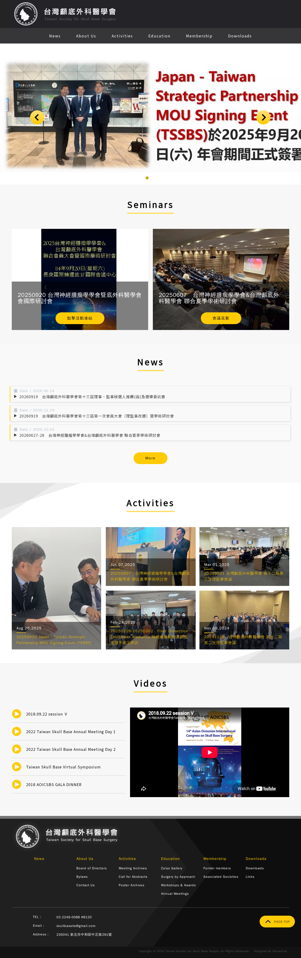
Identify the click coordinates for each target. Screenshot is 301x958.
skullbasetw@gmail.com (75, 926)
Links (250, 877)
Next (263, 117)
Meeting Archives (133, 868)
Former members (217, 868)
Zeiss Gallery (171, 868)
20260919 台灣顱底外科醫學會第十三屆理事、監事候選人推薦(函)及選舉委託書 (92, 396)
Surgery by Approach (178, 877)
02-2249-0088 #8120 (74, 917)
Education (159, 36)
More (150, 458)
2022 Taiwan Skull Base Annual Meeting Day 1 (71, 731)
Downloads (240, 36)
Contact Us (85, 885)
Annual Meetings (175, 894)
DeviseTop (280, 951)
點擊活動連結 (80, 318)
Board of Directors (91, 868)
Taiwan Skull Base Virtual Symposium (63, 766)
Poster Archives (131, 885)
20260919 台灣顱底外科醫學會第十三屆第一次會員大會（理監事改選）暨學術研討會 (96, 415)
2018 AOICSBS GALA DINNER (54, 784)
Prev (37, 117)
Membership (199, 36)
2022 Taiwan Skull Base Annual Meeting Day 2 (71, 749)
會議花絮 (221, 318)
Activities (122, 36)
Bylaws (82, 877)
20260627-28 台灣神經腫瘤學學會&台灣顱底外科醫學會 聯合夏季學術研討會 (89, 435)
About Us (86, 36)
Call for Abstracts (133, 877)
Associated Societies (220, 877)
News (55, 36)
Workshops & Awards (178, 885)
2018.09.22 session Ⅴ (47, 713)
